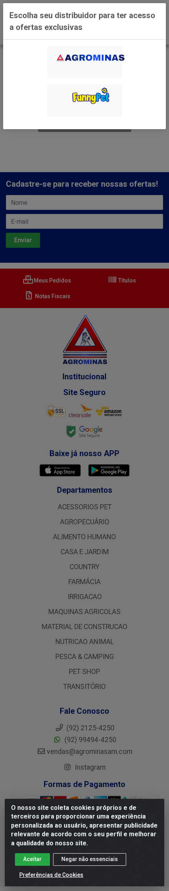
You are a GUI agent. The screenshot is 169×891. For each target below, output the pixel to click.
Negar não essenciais (89, 859)
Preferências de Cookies (51, 875)
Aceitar (32, 859)
